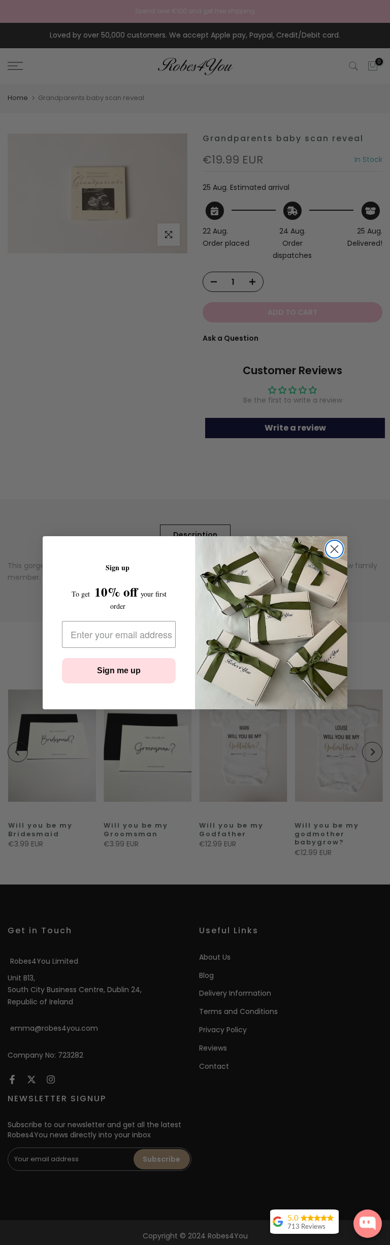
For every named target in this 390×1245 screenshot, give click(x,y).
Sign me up (119, 670)
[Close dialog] (334, 549)
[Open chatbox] (367, 1223)
